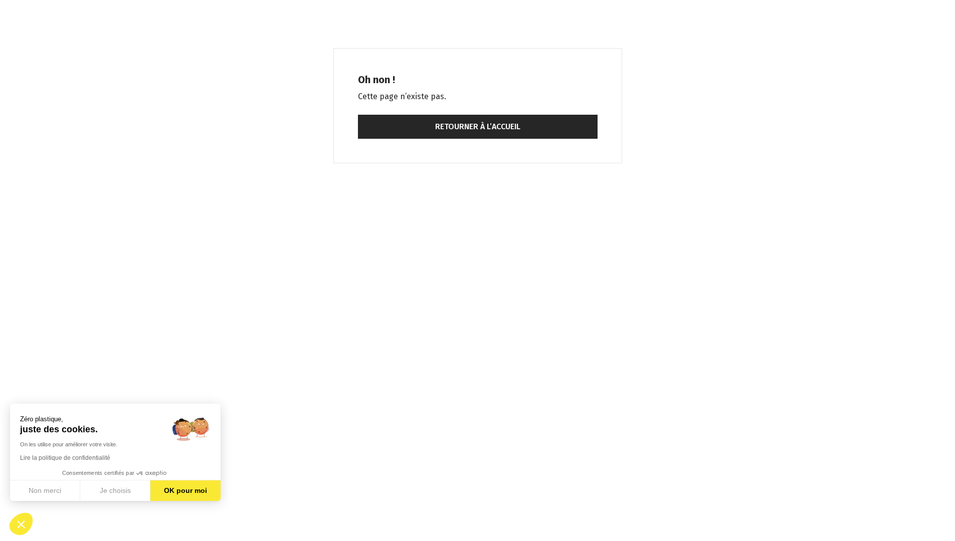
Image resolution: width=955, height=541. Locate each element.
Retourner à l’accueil (477, 126)
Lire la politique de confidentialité (65, 457)
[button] (21, 524)
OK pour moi (185, 490)
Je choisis (115, 490)
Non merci (45, 490)
